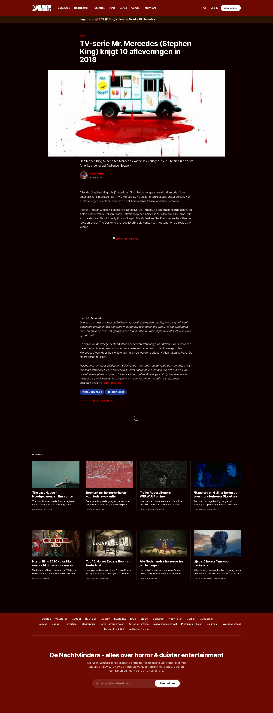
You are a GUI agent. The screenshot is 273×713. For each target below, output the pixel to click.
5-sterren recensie (110, 382)
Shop (133, 618)
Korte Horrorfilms (139, 623)
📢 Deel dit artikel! (92, 392)
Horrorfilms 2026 (114, 628)
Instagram (158, 618)
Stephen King (107, 400)
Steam (144, 618)
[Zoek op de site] (204, 7)
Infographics (88, 623)
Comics (42, 623)
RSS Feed (90, 618)
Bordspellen (206, 618)
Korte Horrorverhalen (112, 623)
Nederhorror (81, 7)
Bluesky (105, 618)
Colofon (46, 618)
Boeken (191, 618)
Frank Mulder (97, 173)
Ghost (237, 623)
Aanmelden (230, 7)
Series (123, 7)
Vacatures (64, 7)
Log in (214, 7)
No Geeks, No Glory (139, 628)
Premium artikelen (191, 623)
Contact (76, 618)
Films (112, 7)
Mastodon (120, 618)
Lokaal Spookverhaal (165, 623)
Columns (212, 623)
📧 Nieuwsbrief (115, 392)
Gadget (56, 623)
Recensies (99, 7)
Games (135, 7)
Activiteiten (175, 618)
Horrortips (70, 623)
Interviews (150, 7)
